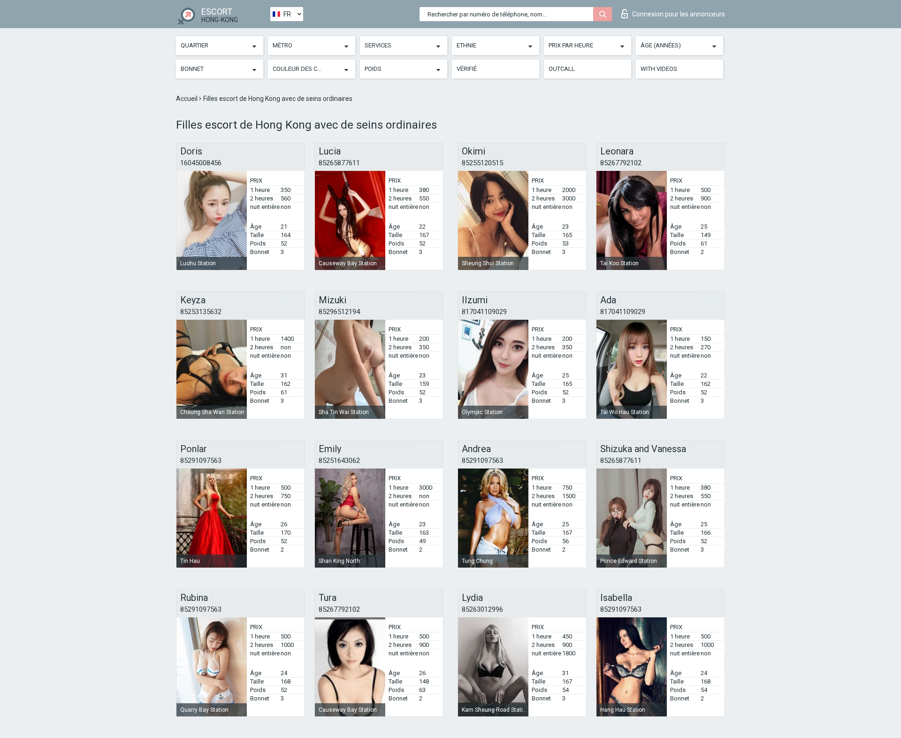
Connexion (678, 14)
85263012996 (482, 609)
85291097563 (200, 460)
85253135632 (200, 312)
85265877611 (339, 163)
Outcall (562, 68)
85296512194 (339, 312)
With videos (659, 68)
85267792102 (620, 163)
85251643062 (339, 460)
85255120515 (482, 163)
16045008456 (200, 163)
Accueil (187, 98)
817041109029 (484, 312)
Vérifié (467, 68)
